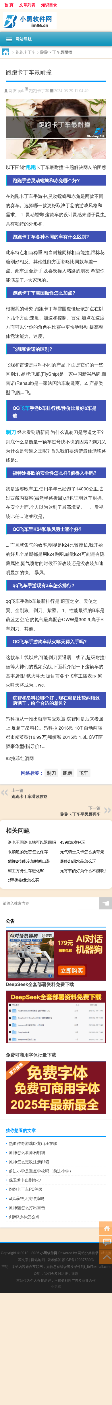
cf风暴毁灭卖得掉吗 (26, 1198)
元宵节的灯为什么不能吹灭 (84, 870)
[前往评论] (105, 1242)
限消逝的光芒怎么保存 (28, 851)
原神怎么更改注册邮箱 (29, 1161)
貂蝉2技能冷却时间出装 (29, 861)
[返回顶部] (105, 1256)
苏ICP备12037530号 (78, 1259)
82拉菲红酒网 (20, 758)
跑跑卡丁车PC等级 (26, 1189)
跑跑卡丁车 (26, 52)
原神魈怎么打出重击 (27, 1207)
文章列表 (27, 4)
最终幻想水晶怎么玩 (78, 861)
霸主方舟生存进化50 (26, 870)
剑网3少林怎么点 (24, 1216)
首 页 (8, 4)
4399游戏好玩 (72, 842)
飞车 (25, 408)
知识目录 (49, 4)
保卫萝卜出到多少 (25, 1180)
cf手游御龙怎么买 (23, 880)
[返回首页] (105, 1227)
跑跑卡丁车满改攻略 (29, 796)
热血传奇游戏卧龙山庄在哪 (33, 1143)
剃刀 (11, 432)
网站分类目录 (88, 1252)
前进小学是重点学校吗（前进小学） (41, 1171)
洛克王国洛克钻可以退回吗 (32, 842)
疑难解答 (54, 1259)
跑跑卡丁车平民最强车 (80, 814)
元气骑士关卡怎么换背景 (82, 851)
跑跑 (31, 167)
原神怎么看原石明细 (27, 1152)
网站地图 (38, 1259)
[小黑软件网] (56, 20)
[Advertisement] (56, 1349)
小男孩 (56, 1286)
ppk (21, 91)
